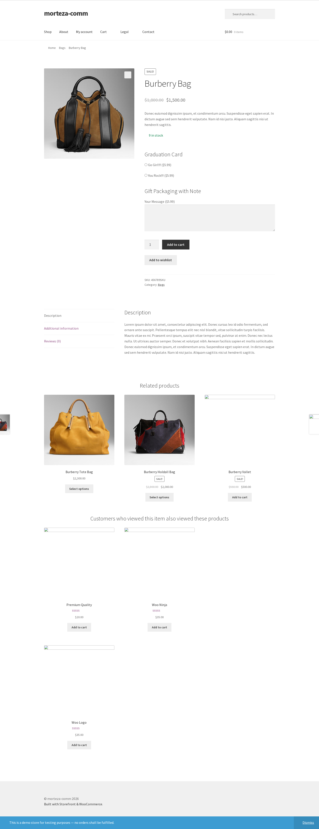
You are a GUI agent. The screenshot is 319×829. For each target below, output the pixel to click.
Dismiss (308, 822)
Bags (62, 48)
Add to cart (175, 244)
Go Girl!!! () (159, 165)
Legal (124, 32)
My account (84, 32)
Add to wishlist (160, 260)
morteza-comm (66, 13)
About (63, 32)
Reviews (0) (52, 341)
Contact (148, 32)
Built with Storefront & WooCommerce (73, 804)
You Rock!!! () (160, 175)
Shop (48, 32)
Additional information (61, 328)
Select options (79, 489)
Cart (103, 32)
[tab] (79, 315)
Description (52, 315)
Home (52, 48)
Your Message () (160, 201)
